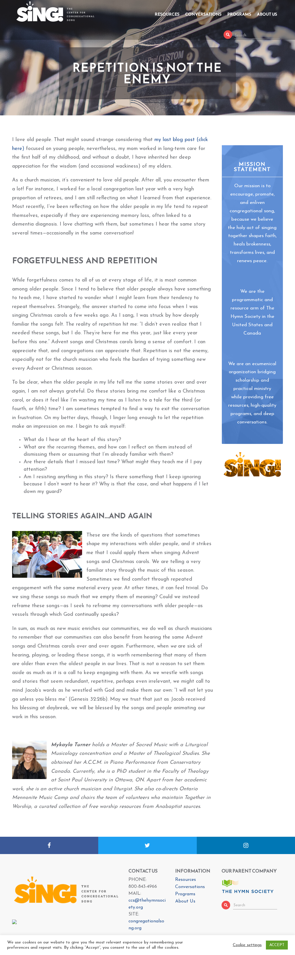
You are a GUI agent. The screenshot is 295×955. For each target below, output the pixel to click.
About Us (267, 14)
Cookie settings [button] (247, 945)
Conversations (203, 14)
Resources (167, 14)
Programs (239, 14)
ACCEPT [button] (276, 945)
